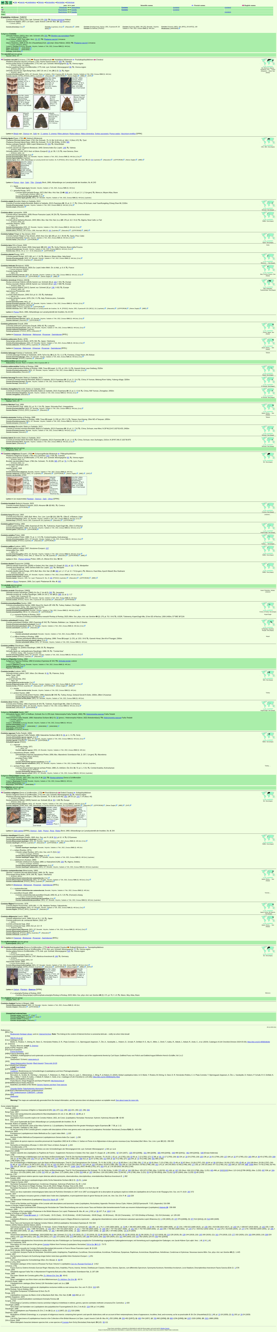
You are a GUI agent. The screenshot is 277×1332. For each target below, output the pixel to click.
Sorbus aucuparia (102, 134)
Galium (16, 989)
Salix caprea (18, 831)
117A (29, 1166)
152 (49, 1229)
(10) (42, 517)
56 (66, 1159)
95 (104, 1322)
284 (88, 1110)
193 (229, 1164)
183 (78, 1231)
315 (94, 1287)
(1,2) (49, 355)
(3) (54, 192)
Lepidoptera (31, 2)
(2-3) (45, 718)
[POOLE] (101, 28)
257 (54, 1237)
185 (249, 1157)
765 (155, 1318)
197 (90, 1172)
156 (54, 1110)
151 (28, 1229)
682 (57, 571)
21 (36, 39)
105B (251, 1164)
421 (167, 1170)
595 (67, 142)
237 (80, 1110)
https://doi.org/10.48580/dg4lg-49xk (106, 1077)
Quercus (26, 134)
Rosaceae (46, 334)
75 (124, 1227)
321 (145, 1153)
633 (81, 1172)
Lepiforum (14, 1071)
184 (129, 1170)
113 (83, 1164)
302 (50, 592)
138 (52, 287)
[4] (41, 282)
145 (120, 1164)
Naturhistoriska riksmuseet (33, 1089)
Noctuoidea (50, 2)
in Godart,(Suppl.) (49, 566)
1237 (189, 1318)
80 (120, 1163)
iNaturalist (69, 27)
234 (49, 144)
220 (62, 862)
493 (139, 1318)
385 (55, 461)
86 (70, 67)
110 (19, 1164)
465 (211, 1170)
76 (65, 461)
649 (202, 1153)
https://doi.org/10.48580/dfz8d (258, 1042)
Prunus (16, 182)
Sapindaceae (57, 334)
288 (59, 594)
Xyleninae (70, 2)
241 (32, 1159)
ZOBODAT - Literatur (35, 1092)
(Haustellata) (33, 43)
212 (61, 1110)
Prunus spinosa (24, 559)
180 (271, 1229)
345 (153, 1159)
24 (210, 1157)
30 (72, 566)
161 (156, 1164)
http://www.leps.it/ (57, 1081)
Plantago (30, 499)
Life (15, 2)
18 (186, 1157)
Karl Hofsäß (81, 88)
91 (233, 1314)
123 (54, 284)
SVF (89, 76)
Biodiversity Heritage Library (21, 1034)
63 (195, 1172)
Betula (16, 134)
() (176, 7)
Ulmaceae (36, 348)
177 (193, 1164)
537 (43, 1172)
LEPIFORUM (60, 76)
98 (92, 160)
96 (97, 1211)
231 (45, 36)
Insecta (22, 2)
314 (55, 837)
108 (108, 1211)
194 (272, 1170)
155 (90, 1227)
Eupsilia (74, 10)
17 (143, 1163)
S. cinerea (53, 134)
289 (80, 1159)
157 (78, 1229)
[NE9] (137, 27)
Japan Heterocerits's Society (21, 1063)
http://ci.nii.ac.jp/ (16, 1038)
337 (137, 1237)
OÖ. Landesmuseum (18, 1092)
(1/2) (84, 160)
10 (49, 151)
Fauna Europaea (16, 1052)
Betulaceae (27, 334)
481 (187, 1153)
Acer (22, 182)
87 (151, 1227)
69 (77, 1114)
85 (67, 63)
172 (218, 1229)
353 (102, 1166)
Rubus (57, 831)
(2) (41, 592)
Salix (35, 134)
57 (153, 1157)
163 (161, 1229)
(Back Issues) (38, 1063)
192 (221, 1170)
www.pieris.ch (33, 1059)
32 (235, 1157)
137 (225, 1157)
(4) (44, 837)
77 (75, 949)
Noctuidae (61, 2)
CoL (21, 27)
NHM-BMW (174, 28)
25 (77, 1180)
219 (128, 1196)
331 (66, 566)
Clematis (38, 182)
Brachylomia (62, 10)
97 (118, 1153)
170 (189, 1229)
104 (248, 1163)
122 (93, 1164)
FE (145, 27)
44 (17, 1159)
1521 (207, 1318)
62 (90, 1159)
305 (104, 1237)
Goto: (3, 14)
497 (263, 1170)
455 (61, 22)
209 (273, 1157)
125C (78, 1166)
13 (163, 1157)
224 (44, 778)
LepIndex (55, 27)
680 (66, 192)
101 (50, 230)
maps (267, 72)
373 (119, 1170)
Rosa (52, 831)
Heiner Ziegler (72, 76)
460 (51, 578)
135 (205, 1227)
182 (53, 1231)
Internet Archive (45, 1034)
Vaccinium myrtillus (128, 134)
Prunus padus (114, 134)
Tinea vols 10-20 (50, 1063)
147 (51, 567)
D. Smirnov (53, 104)
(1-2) (49, 71)
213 (47, 456)
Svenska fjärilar (16, 1089)
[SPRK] (20, 76)
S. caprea (44, 134)
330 (65, 797)
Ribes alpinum (63, 134)
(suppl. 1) (50, 368)
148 (64, 148)
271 (69, 1311)
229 (45, 20)
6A (160, 1157)
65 (240, 1163)
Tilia (32, 182)
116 (55, 282)
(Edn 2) (49, 62)
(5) (142, 28)
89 (178, 1157)
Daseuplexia (75, 7)
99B (246, 1164)
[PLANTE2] (190, 27)
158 (103, 1229)
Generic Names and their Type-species (52, 1085)
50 (42, 1159)
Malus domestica (87, 134)
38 (259, 1157)
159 (48, 43)
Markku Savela (165, 1328)
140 (234, 1227)
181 (32, 1231)
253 (123, 1318)
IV (203, 1240)
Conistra (125, 7)
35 (54, 800)
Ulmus (50, 499)
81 (48, 673)
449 (173, 1153)
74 (60, 71)
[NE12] (18, 251)
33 (131, 1157)
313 (104, 1159)
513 (208, 1219)
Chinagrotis (63, 7)
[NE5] (176, 27)
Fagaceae (17, 334)
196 (53, 1172)
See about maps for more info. (127, 1100)
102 (49, 247)
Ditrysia (41, 2)
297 (189, 1192)
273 (56, 1159)
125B (73, 1166)
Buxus (16, 581)
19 (241, 1314)
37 (39, 39)
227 (47, 548)
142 (263, 1227)
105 (201, 1157)
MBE (82, 76)
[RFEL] (18, 23)
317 (58, 852)
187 (176, 1170)
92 (182, 1163)
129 (183, 1235)
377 (192, 1219)
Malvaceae (37, 334)
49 (207, 1163)
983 (171, 1318)
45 (148, 1172)
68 (114, 1159)
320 (60, 62)
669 (73, 1295)
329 (129, 1159)
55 (174, 1172)
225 (130, 1153)
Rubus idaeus (74, 134)
